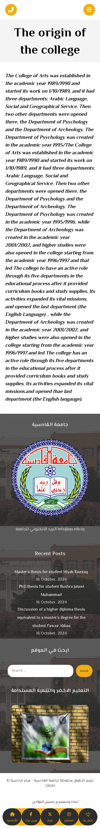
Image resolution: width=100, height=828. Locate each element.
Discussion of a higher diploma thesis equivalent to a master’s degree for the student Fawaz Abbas (51, 617)
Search (84, 671)
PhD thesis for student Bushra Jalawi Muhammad (51, 591)
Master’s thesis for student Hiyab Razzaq (51, 572)
